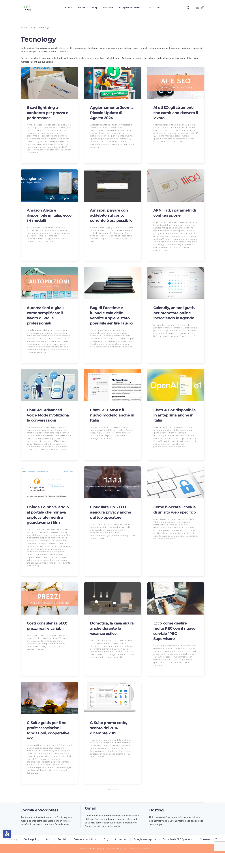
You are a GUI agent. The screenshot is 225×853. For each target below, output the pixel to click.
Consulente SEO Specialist (178, 839)
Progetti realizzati (130, 7)
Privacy (12, 839)
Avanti (111, 789)
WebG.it (91, 848)
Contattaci (153, 7)
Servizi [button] (82, 7)
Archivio (62, 839)
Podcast (108, 7)
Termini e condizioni (85, 839)
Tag (105, 839)
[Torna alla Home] (28, 8)
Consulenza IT (208, 839)
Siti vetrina (120, 839)
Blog (94, 7)
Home (68, 7)
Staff (48, 839)
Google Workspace (145, 839)
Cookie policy (31, 839)
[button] (188, 8)
